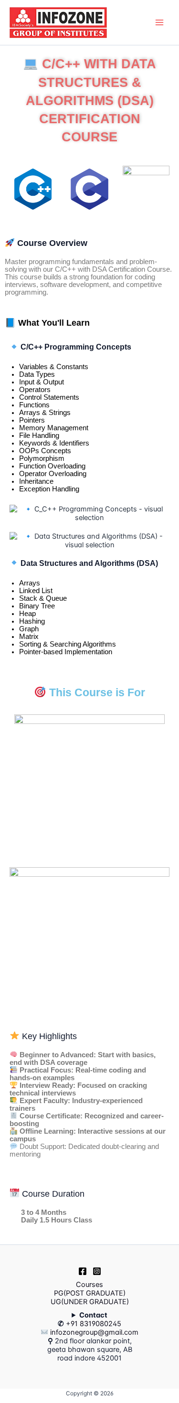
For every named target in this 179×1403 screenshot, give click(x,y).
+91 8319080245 (93, 1323)
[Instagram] (97, 1271)
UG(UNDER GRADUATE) (90, 1301)
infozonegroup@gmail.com (93, 1332)
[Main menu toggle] (159, 22)
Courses (89, 1284)
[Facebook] (82, 1271)
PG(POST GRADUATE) (90, 1293)
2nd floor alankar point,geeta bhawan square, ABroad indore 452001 (93, 1336)
